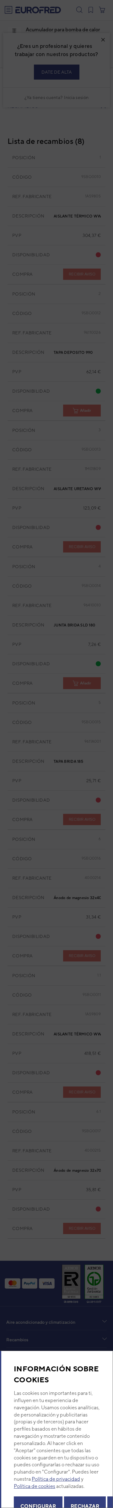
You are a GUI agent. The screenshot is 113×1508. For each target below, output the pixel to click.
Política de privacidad (56, 1479)
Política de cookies (34, 1486)
